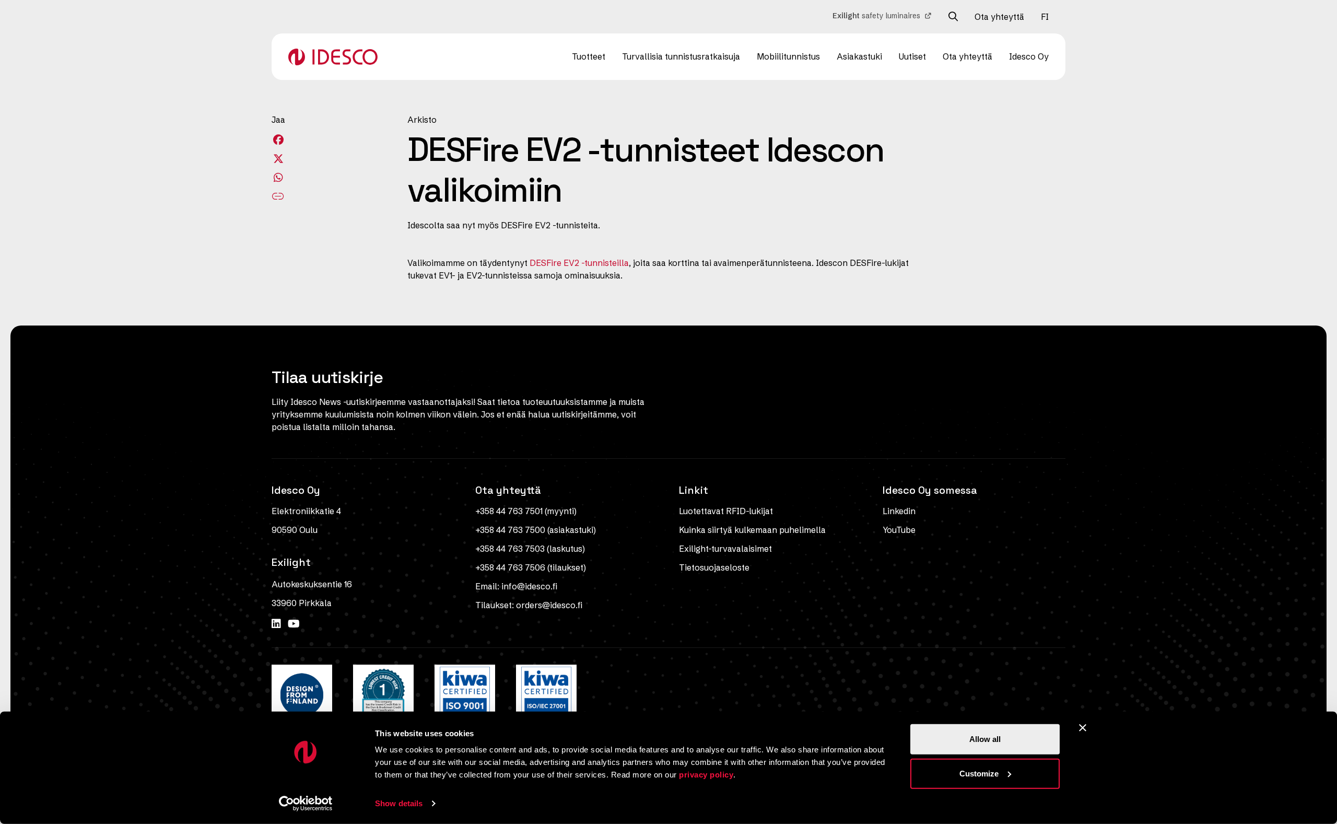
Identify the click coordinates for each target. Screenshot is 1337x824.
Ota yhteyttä (999, 16)
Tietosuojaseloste (714, 567)
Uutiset (912, 56)
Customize (979, 773)
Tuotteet (588, 56)
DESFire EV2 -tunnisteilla (579, 263)
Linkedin (899, 511)
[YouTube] (294, 623)
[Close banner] (1082, 728)
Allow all (985, 739)
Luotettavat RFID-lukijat (726, 511)
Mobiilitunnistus (788, 56)
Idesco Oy (1029, 56)
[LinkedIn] (278, 623)
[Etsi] (953, 16)
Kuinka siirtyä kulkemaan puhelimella (752, 530)
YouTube (899, 530)
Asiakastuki (859, 56)
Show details (399, 803)
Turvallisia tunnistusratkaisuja (681, 56)
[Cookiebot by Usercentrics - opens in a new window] (305, 803)
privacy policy (706, 774)
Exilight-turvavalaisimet (725, 548)
